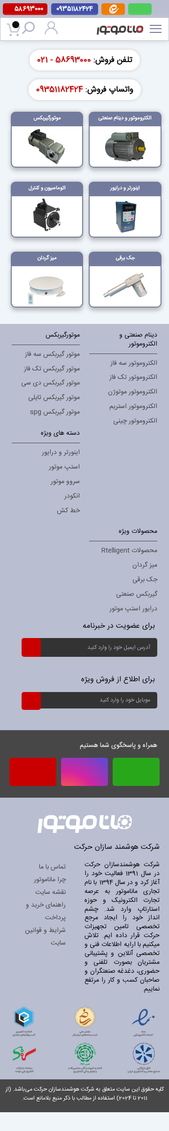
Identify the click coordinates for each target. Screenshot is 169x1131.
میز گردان (144, 565)
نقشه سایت (50, 892)
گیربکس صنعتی (136, 594)
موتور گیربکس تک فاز (52, 369)
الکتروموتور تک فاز (133, 377)
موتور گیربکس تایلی (54, 397)
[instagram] (84, 772)
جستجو (30, 29)
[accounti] (51, 33)
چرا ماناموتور (50, 879)
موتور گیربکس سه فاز (52, 354)
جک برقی (144, 579)
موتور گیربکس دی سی (50, 383)
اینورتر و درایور (61, 452)
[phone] (33, 775)
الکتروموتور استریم (133, 406)
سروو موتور (65, 481)
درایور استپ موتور (133, 609)
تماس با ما (52, 867)
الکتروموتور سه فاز (133, 363)
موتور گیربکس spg (55, 412)
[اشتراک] (31, 647)
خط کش (68, 510)
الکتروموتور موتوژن (132, 392)
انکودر (72, 496)
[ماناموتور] (123, 24)
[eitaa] (113, 13)
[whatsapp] (140, 9)
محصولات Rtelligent (129, 550)
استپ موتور (64, 467)
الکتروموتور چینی (135, 421)
